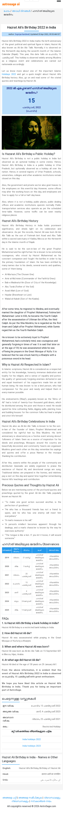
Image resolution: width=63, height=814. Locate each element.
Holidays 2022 (9, 74)
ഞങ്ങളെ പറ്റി (9, 797)
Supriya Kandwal (22, 34)
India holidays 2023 (31, 746)
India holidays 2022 (31, 739)
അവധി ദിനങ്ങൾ (21, 11)
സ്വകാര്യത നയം (41, 801)
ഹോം (7, 11)
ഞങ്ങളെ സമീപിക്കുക (30, 797)
